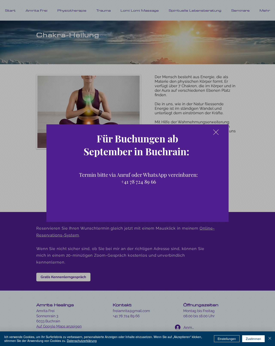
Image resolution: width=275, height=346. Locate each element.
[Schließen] (269, 339)
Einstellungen (227, 339)
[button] (216, 132)
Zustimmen (253, 339)
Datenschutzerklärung (82, 340)
